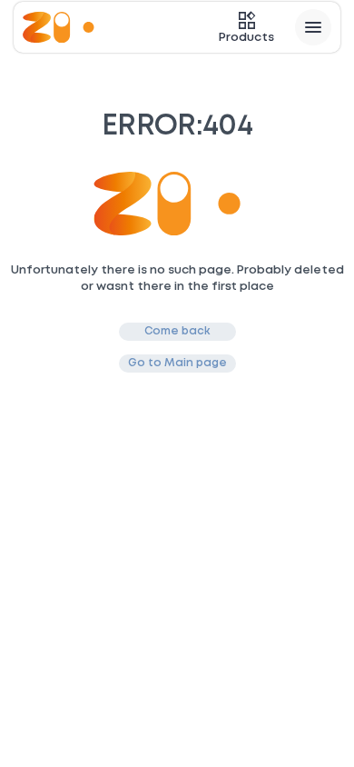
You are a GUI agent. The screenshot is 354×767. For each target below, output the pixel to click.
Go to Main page (177, 363)
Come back (177, 331)
